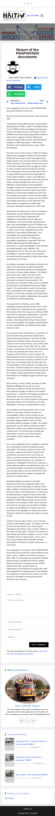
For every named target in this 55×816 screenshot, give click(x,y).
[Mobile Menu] (41, 15)
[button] (16, 87)
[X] (33, 720)
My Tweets (9, 798)
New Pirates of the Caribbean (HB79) (32, 775)
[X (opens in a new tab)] (24, 4)
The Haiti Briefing (17, 734)
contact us (27, 809)
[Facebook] (21, 720)
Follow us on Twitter (19, 793)
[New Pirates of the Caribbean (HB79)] (9, 776)
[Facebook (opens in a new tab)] (28, 4)
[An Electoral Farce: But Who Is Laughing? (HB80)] (9, 760)
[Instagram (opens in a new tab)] (31, 4)
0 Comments (35, 747)
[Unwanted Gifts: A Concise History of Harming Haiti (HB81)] (9, 744)
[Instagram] (27, 720)
